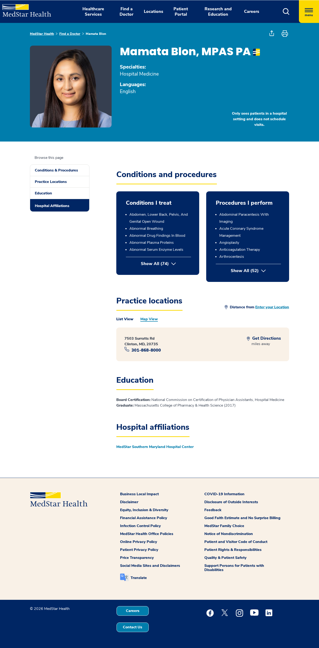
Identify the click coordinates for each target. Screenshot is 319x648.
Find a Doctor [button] (126, 11)
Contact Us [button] (132, 627)
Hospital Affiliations (52, 205)
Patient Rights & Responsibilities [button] (233, 549)
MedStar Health (42, 34)
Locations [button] (153, 11)
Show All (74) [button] (155, 263)
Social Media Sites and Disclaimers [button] (150, 565)
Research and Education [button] (218, 11)
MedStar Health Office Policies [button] (146, 533)
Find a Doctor (69, 34)
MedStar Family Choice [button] (224, 525)
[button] (286, 11)
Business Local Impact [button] (139, 494)
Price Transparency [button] (137, 557)
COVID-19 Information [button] (224, 494)
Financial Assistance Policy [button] (143, 518)
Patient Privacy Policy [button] (139, 549)
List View (124, 319)
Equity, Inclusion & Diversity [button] (144, 510)
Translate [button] (139, 577)
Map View (149, 319)
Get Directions (266, 338)
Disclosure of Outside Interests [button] (231, 502)
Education (43, 193)
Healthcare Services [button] (93, 11)
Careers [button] (251, 11)
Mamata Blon (96, 34)
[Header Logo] (24, 8)
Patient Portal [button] (181, 11)
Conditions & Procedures (56, 170)
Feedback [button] (212, 510)
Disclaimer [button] (129, 502)
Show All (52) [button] (256, 270)
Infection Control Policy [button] (140, 525)
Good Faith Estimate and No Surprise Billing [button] (242, 518)
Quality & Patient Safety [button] (225, 557)
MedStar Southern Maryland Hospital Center (155, 446)
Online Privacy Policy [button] (138, 541)
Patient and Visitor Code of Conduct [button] (235, 541)
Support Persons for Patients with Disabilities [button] (234, 567)
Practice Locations (51, 181)
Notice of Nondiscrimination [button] (228, 533)
